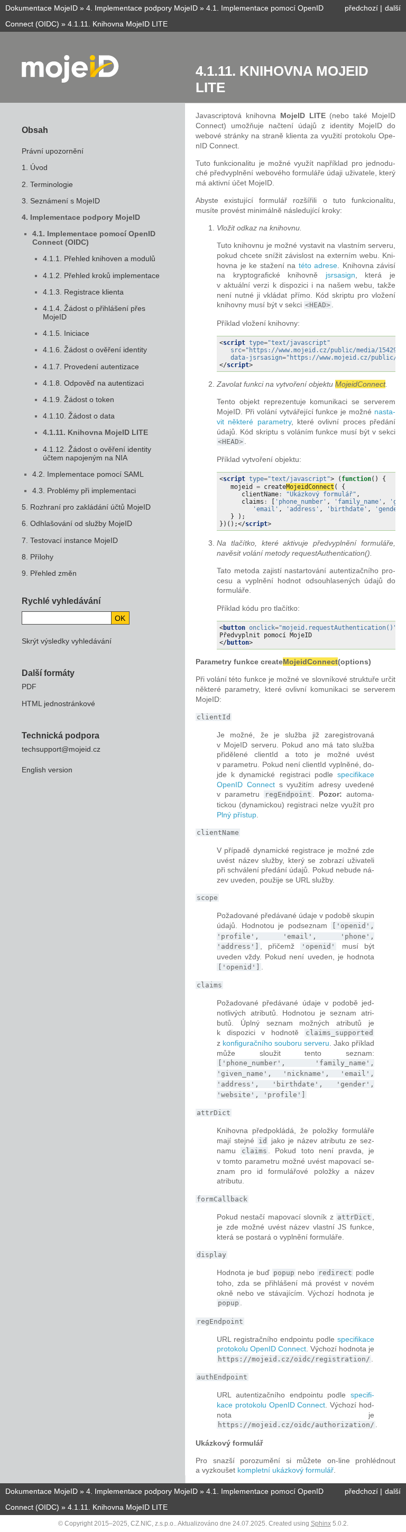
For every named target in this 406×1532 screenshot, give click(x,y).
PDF (29, 686)
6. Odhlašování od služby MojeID (77, 523)
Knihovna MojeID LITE (118, 24)
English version (47, 769)
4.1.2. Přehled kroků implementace (101, 275)
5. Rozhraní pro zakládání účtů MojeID (86, 507)
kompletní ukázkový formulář (285, 1470)
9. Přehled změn (49, 573)
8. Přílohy (37, 557)
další (393, 8)
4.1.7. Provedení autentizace (91, 366)
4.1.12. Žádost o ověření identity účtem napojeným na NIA (97, 453)
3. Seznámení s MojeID (61, 201)
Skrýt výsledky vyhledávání (67, 641)
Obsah (35, 130)
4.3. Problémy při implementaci (84, 490)
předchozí (361, 8)
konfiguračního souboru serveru (276, 1043)
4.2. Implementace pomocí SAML (88, 474)
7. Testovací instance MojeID (70, 540)
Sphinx (321, 1523)
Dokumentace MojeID (41, 8)
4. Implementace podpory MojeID (81, 217)
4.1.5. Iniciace (66, 333)
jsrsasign (340, 275)
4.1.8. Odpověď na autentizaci (93, 383)
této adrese (318, 265)
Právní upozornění (53, 151)
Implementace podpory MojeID (142, 8)
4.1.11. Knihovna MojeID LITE (95, 432)
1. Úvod (35, 167)
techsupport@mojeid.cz (61, 749)
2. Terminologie (47, 184)
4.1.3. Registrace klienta (83, 292)
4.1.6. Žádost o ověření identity (95, 349)
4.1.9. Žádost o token (78, 399)
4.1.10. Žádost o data (79, 416)
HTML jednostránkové (58, 703)
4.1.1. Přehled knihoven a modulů (99, 258)
